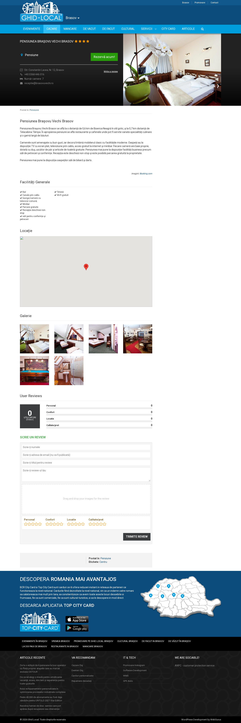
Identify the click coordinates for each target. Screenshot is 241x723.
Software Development (135, 670)
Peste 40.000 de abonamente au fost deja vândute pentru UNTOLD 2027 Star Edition (41, 699)
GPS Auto (128, 681)
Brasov (185, 2)
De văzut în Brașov (179, 641)
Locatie (71, 519)
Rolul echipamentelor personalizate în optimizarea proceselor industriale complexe (42, 690)
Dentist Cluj (77, 670)
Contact (214, 2)
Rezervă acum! (104, 57)
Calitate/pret (96, 519)
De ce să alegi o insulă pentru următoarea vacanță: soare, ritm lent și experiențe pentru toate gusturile (42, 680)
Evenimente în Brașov (34, 641)
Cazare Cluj (77, 665)
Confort (50, 519)
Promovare (200, 2)
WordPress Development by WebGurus (201, 719)
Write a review (111, 71)
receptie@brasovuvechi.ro (38, 83)
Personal (29, 519)
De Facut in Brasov (153, 641)
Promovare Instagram (134, 665)
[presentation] (126, 85)
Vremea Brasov (61, 641)
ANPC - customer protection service (195, 665)
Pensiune (34, 110)
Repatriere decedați (82, 681)
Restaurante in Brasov (65, 646)
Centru (103, 561)
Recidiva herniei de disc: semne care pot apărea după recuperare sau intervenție (40, 707)
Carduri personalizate (82, 675)
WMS (126, 675)
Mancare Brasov (93, 646)
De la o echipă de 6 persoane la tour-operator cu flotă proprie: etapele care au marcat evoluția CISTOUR (43, 668)
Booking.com (146, 173)
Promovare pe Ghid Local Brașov (93, 641)
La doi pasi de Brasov (34, 646)
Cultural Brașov (127, 641)
